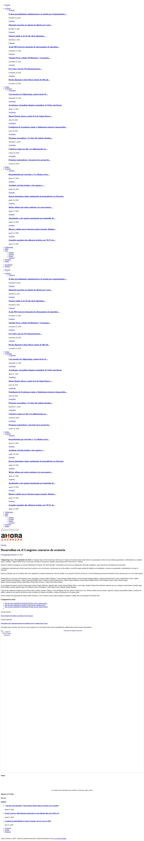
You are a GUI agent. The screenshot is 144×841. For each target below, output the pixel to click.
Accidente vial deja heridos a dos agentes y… (26, 185)
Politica (7, 167)
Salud (6, 249)
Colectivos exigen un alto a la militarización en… (28, 149)
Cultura (7, 87)
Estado (7, 261)
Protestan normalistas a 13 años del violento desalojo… (31, 138)
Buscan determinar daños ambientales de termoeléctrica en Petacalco (36, 196)
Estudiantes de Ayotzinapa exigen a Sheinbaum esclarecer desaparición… (38, 127)
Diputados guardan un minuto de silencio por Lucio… (30, 25)
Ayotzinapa (8, 89)
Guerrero (3, 545)
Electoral (7, 5)
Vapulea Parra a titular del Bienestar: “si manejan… (30, 58)
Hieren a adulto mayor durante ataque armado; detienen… (32, 229)
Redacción (6, 555)
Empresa (7, 266)
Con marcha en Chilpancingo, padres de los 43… (28, 94)
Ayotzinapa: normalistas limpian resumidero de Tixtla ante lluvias (35, 105)
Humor (11, 256)
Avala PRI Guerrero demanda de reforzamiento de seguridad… (34, 47)
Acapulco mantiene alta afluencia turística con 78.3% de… (32, 240)
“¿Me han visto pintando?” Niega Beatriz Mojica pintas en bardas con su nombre (32, 806)
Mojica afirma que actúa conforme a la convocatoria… (31, 207)
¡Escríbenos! (8, 265)
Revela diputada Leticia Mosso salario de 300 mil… (29, 80)
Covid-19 (11, 258)
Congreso (8, 8)
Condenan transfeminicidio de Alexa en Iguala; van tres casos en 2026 (28, 821)
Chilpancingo (9, 247)
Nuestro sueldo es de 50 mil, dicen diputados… (27, 36)
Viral (6, 251)
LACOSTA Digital (60, 838)
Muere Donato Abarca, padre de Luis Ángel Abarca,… (31, 116)
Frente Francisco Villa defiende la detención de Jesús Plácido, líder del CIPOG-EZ (32, 813)
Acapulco (8, 169)
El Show (11, 254)
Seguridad (8, 259)
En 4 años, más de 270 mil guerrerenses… (25, 69)
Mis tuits (3, 798)
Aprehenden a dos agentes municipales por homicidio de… (32, 218)
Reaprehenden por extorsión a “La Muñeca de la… (29, 174)
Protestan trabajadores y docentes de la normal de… (30, 160)
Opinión (11, 252)
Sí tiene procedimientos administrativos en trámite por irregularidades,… (38, 14)
